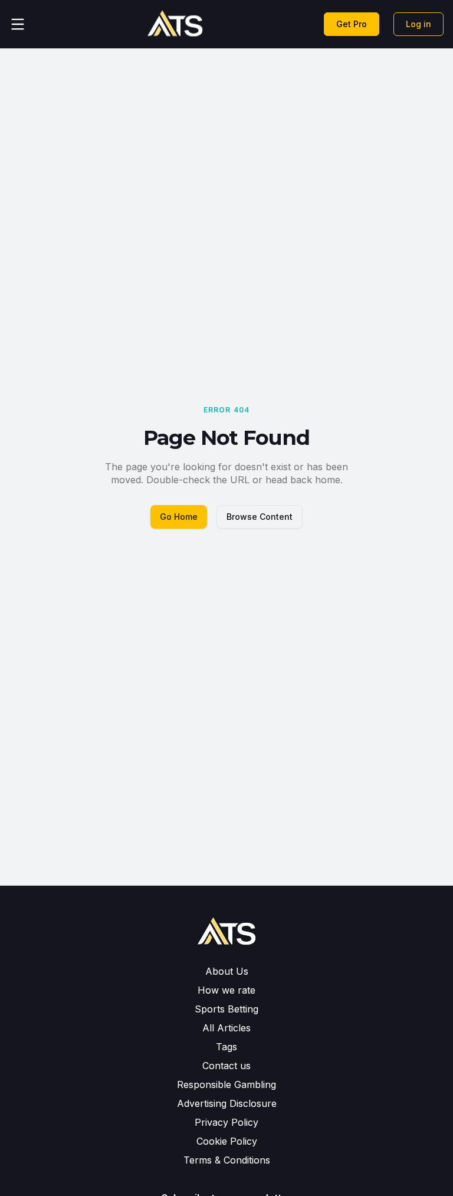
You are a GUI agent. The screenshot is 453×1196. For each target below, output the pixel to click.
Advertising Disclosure (227, 1103)
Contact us (226, 1066)
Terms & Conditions (226, 1160)
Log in (418, 24)
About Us (226, 971)
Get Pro (351, 24)
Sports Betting (226, 1009)
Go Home (179, 517)
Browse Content (259, 517)
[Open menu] (17, 24)
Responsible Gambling (226, 1084)
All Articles (226, 1028)
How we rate (226, 990)
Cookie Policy (226, 1141)
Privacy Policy (226, 1122)
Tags (226, 1047)
